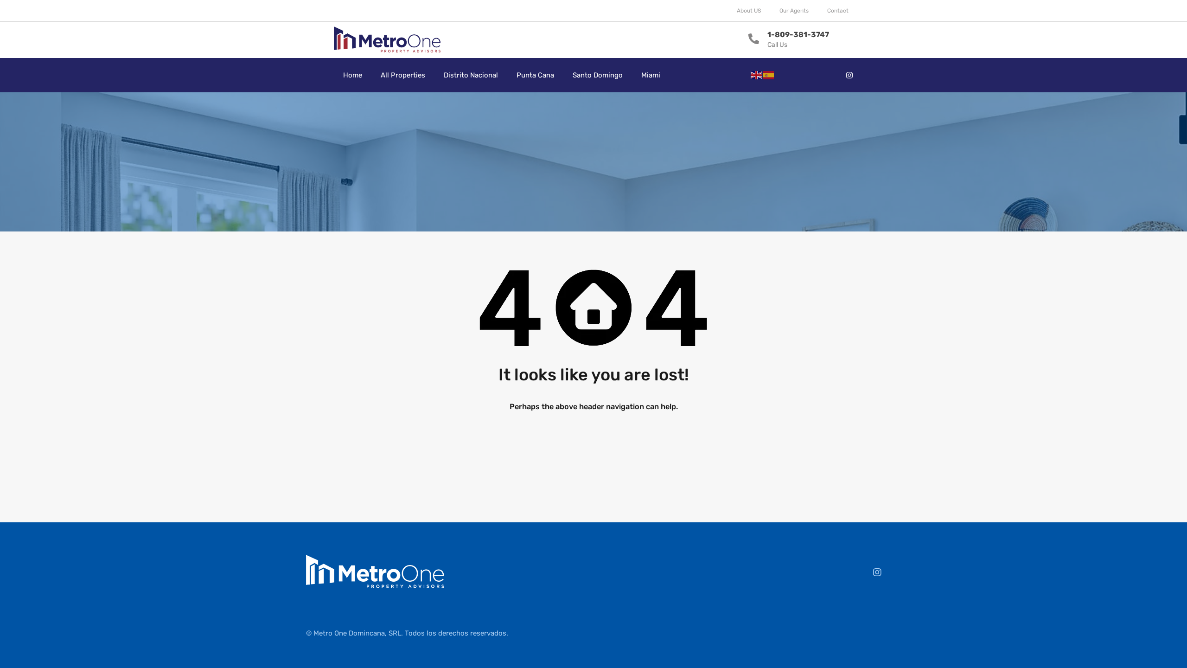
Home (352, 75)
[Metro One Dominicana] (387, 39)
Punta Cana (535, 75)
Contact (838, 10)
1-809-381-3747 (798, 34)
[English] (757, 75)
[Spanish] (769, 75)
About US (749, 10)
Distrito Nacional (471, 75)
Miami (650, 75)
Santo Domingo (598, 75)
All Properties (403, 75)
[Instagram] (849, 75)
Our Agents (794, 10)
